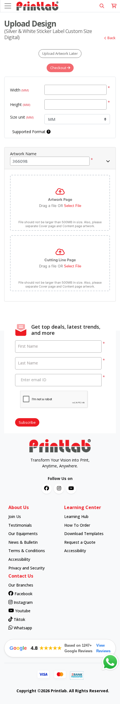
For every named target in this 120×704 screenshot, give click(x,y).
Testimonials (20, 525)
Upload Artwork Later (60, 53)
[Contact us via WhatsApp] (110, 662)
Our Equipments (23, 533)
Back (111, 37)
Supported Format (29, 131)
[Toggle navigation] (7, 6)
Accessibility (19, 559)
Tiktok (19, 619)
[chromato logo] (60, 446)
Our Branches (20, 585)
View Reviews (103, 648)
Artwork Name (23, 153)
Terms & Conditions (26, 550)
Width (19, 90)
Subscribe (27, 422)
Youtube (22, 610)
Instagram (23, 602)
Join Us (14, 516)
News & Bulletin (23, 542)
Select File (72, 206)
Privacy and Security (26, 568)
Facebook (22, 593)
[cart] (114, 6)
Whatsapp (22, 627)
